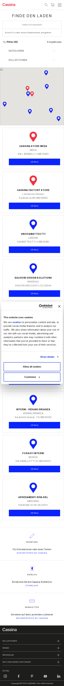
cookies (17, 322)
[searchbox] (46, 5)
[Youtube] (45, 678)
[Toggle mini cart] (52, 4)
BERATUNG (32, 542)
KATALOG (32, 575)
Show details (47, 356)
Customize (30, 377)
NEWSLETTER (32, 607)
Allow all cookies (32, 366)
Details (34, 250)
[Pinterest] (32, 678)
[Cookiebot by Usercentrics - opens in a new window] (40, 306)
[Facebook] (18, 678)
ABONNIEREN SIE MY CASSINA (32, 618)
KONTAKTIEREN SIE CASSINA (32, 553)
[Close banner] (59, 306)
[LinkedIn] (59, 678)
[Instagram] (5, 678)
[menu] (60, 4)
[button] (59, 4)
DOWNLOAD (32, 585)
